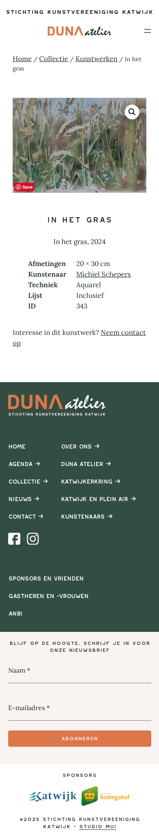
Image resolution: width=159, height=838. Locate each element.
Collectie (53, 58)
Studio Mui (97, 826)
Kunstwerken (96, 58)
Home (22, 58)
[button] (132, 112)
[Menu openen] (147, 31)
